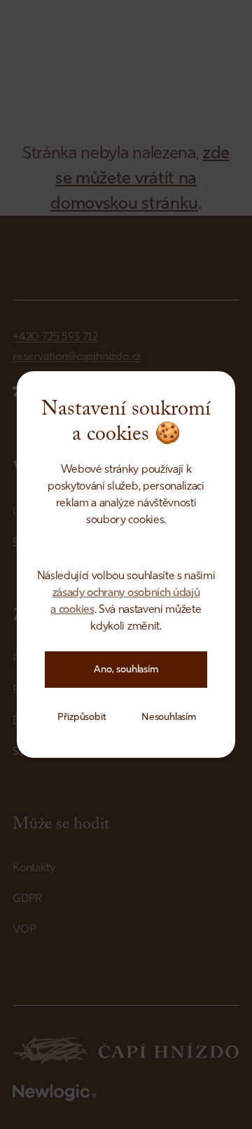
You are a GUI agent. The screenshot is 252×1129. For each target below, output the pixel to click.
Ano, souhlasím (126, 669)
